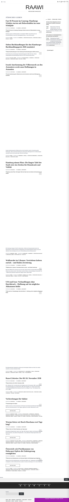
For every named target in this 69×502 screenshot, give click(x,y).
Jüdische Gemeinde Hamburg (30, 468)
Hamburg (20, 37)
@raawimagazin (50, 50)
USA (23, 372)
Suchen (1, 477)
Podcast (29, 499)
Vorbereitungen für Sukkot (16, 399)
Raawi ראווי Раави (21, 416)
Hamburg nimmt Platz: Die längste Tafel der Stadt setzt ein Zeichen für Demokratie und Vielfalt (24, 164)
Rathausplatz (18, 254)
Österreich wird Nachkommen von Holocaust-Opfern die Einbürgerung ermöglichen (20, 451)
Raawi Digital (18, 499)
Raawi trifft (24, 499)
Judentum (12, 440)
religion (28, 416)
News (11, 37)
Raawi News (14, 470)
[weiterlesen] (48, 32)
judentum (35, 440)
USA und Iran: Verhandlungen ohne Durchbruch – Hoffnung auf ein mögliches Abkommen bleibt (23, 284)
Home (7, 499)
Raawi (34, 7)
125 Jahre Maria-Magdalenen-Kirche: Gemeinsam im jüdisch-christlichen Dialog (53, 23)
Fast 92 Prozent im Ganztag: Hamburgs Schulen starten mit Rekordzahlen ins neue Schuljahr (23, 23)
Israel (25, 155)
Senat (11, 38)
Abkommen (28, 371)
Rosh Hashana (35, 416)
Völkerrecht (28, 372)
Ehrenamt (25, 253)
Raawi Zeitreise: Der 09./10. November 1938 (23, 378)
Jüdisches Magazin (28, 37)
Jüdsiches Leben (37, 37)
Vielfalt (24, 254)
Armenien (20, 155)
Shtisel (40, 416)
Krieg (20, 372)
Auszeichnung (25, 57)
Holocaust (29, 440)
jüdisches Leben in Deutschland (22, 415)
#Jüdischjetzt (21, 371)
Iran (33, 371)
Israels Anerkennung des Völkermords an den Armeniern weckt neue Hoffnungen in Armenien (24, 67)
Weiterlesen (13, 410)
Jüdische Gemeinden (32, 155)
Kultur (11, 57)
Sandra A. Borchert (21, 49)
